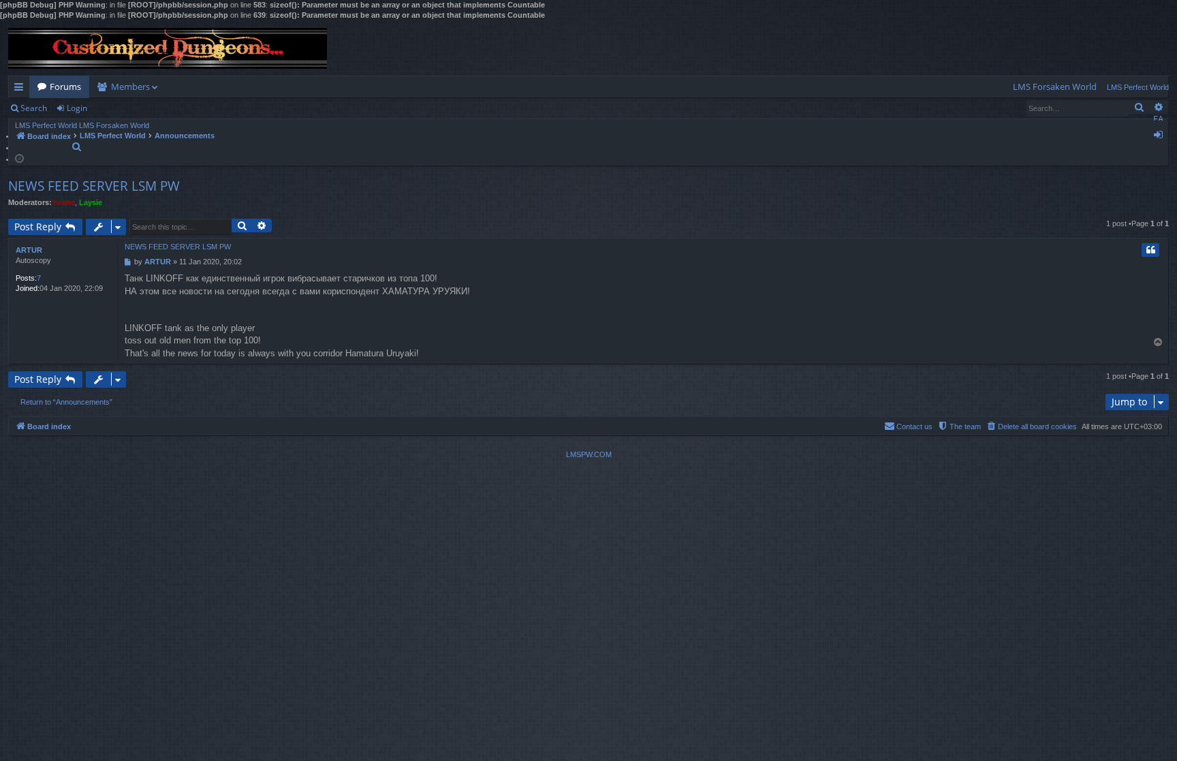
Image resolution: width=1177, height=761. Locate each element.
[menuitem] (1055, 87)
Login (77, 108)
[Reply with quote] (1150, 250)
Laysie (90, 202)
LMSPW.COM (589, 454)
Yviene (63, 202)
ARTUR (29, 250)
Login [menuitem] (1161, 137)
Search (33, 108)
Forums (65, 86)
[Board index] (167, 48)
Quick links (21, 89)
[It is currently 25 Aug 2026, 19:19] (19, 158)
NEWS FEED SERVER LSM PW (94, 186)
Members (130, 86)
